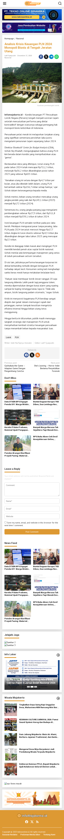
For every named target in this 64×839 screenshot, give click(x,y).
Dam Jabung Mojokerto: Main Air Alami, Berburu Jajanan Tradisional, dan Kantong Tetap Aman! (39, 735)
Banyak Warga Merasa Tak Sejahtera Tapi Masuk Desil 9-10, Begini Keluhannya (46, 428)
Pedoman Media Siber (30, 834)
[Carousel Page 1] (28, 687)
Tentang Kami (49, 834)
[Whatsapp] (56, 57)
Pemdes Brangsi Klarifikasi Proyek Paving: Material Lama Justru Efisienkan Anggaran (17, 454)
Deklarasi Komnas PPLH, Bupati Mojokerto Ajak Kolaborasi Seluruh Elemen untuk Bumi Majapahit (39, 765)
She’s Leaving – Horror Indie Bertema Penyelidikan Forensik (47, 366)
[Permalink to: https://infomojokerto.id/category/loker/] (58, 655)
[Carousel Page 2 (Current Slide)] (32, 687)
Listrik (8, 337)
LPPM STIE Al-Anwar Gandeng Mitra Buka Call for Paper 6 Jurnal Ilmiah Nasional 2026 (31, 681)
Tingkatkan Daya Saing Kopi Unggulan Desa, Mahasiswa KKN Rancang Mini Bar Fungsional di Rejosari (38, 706)
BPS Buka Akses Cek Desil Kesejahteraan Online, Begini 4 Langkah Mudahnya (45, 438)
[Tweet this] (46, 57)
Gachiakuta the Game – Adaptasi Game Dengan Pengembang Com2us (14, 366)
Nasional (7, 58)
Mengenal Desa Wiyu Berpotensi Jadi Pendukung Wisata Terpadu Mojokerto (37, 750)
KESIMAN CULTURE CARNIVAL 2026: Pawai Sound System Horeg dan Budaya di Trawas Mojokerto (38, 721)
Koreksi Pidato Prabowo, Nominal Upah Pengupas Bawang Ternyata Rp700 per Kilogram (17, 428)
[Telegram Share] (51, 57)
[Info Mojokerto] (32, 3)
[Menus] (4, 3)
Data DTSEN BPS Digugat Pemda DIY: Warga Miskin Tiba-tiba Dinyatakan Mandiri (16, 403)
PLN (17, 337)
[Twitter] (32, 355)
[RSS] (37, 355)
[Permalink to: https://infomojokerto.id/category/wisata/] (58, 698)
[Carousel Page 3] (35, 687)
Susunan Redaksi (9, 834)
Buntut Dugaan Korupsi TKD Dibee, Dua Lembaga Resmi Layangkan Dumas (46, 403)
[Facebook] (26, 355)
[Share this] (41, 57)
